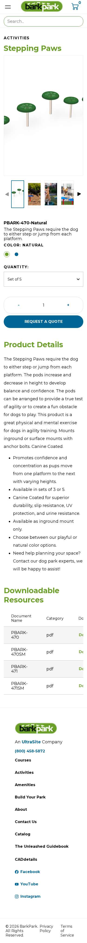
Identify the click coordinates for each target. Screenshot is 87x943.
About (21, 809)
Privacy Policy (46, 928)
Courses (23, 760)
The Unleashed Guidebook (41, 846)
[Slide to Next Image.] (80, 195)
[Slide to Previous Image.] (7, 195)
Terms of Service (67, 930)
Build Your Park (30, 797)
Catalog (22, 834)
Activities (24, 772)
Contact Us (26, 822)
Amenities (25, 785)
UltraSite (31, 741)
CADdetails (26, 859)
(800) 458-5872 (30, 751)
